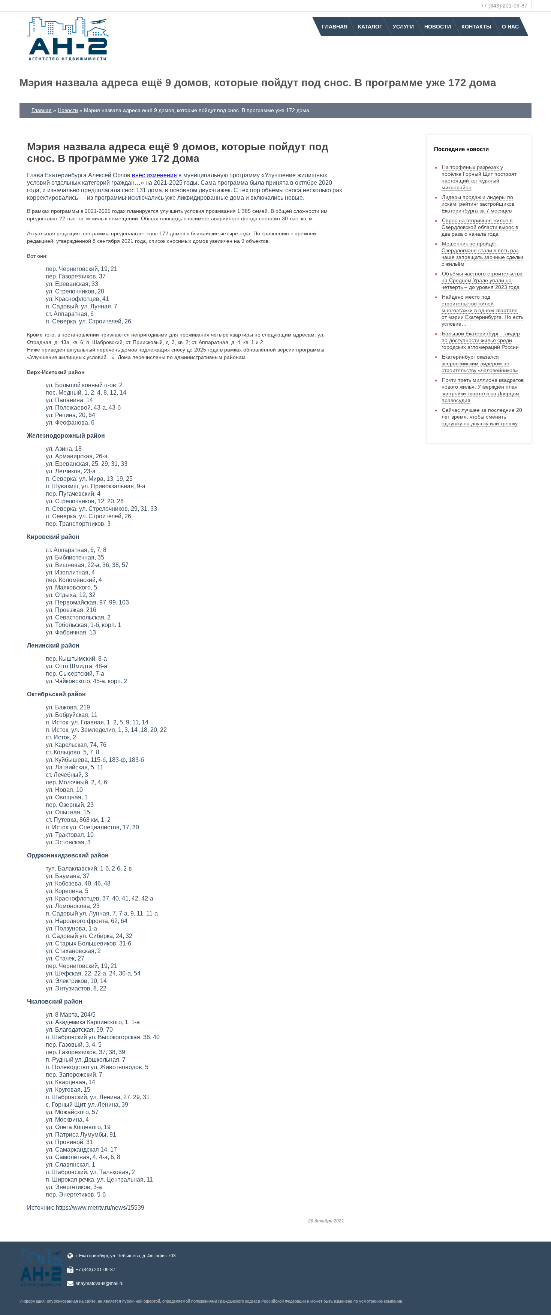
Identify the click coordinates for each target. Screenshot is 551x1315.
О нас (510, 27)
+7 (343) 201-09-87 (504, 6)
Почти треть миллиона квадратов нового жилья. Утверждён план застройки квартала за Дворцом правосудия (483, 390)
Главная (334, 27)
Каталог (370, 27)
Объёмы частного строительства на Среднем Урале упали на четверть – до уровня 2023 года (482, 280)
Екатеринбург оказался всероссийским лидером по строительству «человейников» (480, 363)
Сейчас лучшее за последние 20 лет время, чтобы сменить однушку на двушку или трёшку (482, 416)
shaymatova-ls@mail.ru (100, 1283)
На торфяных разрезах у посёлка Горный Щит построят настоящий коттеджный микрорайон (479, 177)
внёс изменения (154, 175)
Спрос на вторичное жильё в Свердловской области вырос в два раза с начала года (480, 227)
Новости (437, 27)
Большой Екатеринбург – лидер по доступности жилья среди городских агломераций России (481, 340)
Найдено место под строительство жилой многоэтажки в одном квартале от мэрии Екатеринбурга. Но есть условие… (482, 310)
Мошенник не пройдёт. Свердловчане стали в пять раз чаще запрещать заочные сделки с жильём (482, 254)
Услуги (403, 27)
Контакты (476, 27)
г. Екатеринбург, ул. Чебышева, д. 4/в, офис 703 (126, 1255)
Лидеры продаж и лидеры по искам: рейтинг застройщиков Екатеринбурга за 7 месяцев (478, 204)
